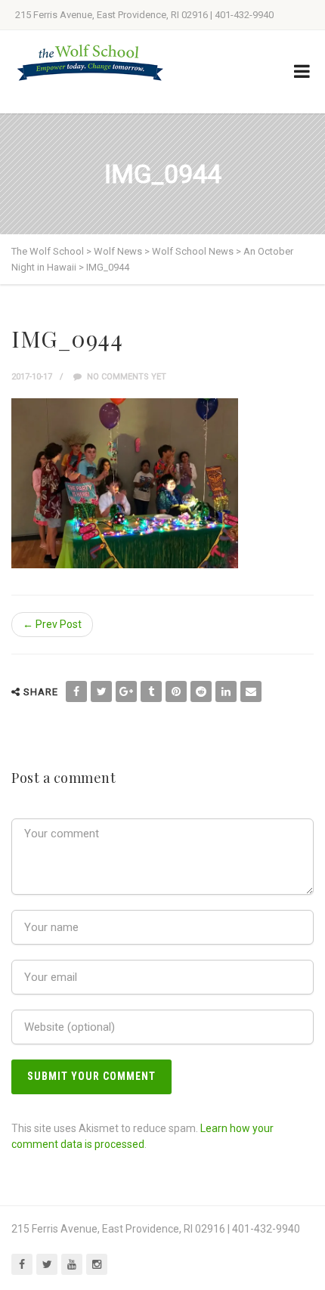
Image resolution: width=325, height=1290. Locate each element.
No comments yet (125, 377)
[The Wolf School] (90, 62)
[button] (124, 483)
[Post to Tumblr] (151, 691)
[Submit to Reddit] (201, 691)
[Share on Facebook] (76, 691)
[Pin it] (176, 691)
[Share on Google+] (126, 691)
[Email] (251, 691)
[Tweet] (101, 691)
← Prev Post (52, 624)
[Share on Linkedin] (226, 691)
